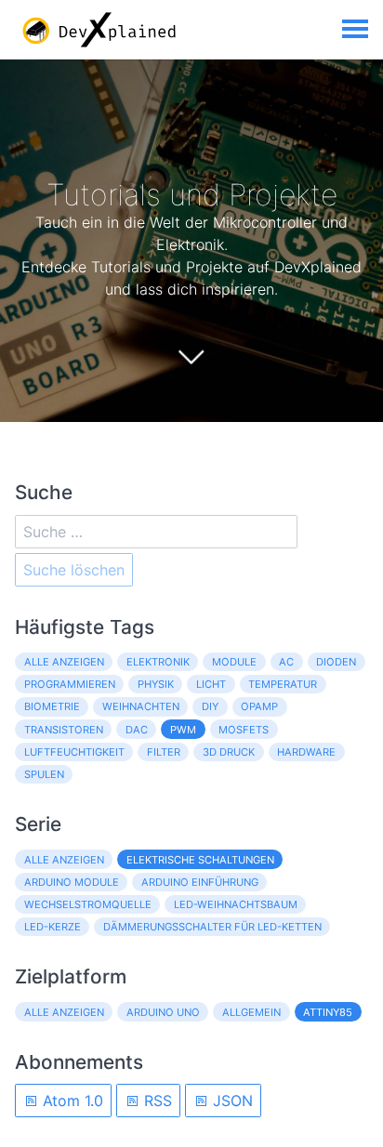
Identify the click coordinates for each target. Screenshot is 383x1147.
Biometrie (52, 706)
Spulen (44, 774)
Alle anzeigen (64, 661)
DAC (136, 729)
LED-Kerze (52, 926)
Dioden (336, 661)
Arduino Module (71, 882)
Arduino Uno (163, 1012)
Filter (163, 751)
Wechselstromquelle (88, 904)
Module (234, 661)
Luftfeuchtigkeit (74, 751)
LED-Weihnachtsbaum (235, 904)
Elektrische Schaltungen (200, 859)
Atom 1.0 (70, 1100)
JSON (230, 1100)
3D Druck (229, 751)
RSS (155, 1100)
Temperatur (282, 684)
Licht (211, 684)
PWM (183, 729)
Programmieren (69, 684)
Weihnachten (140, 706)
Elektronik (158, 661)
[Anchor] (351, 194)
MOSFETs (243, 729)
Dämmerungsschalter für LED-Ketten (212, 926)
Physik (156, 684)
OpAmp (259, 706)
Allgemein (251, 1012)
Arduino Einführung (199, 882)
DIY (210, 706)
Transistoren (63, 729)
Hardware (306, 751)
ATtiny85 (327, 1012)
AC (286, 661)
